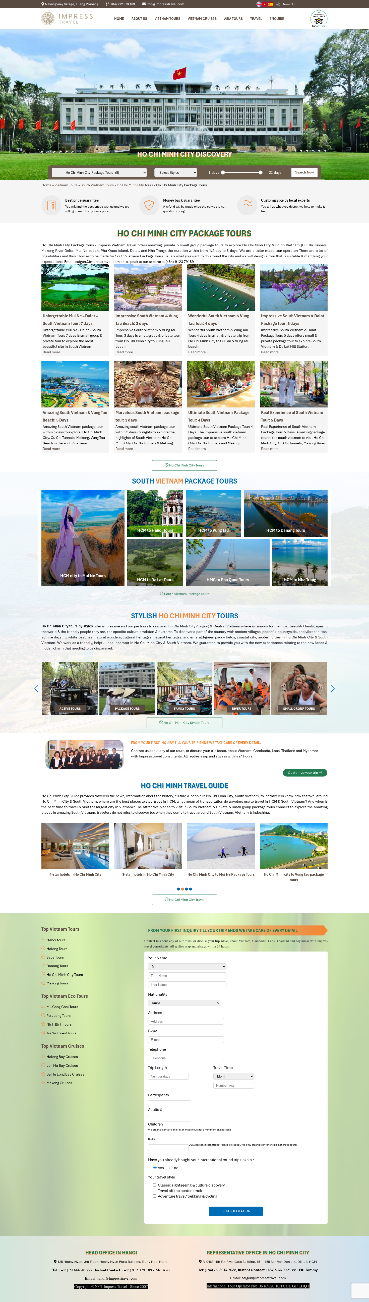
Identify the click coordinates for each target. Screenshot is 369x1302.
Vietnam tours (167, 18)
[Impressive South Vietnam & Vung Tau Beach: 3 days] (148, 287)
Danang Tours (57, 966)
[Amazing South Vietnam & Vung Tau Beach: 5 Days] (75, 384)
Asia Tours (233, 18)
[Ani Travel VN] (265, 4)
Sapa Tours (55, 957)
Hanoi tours (55, 940)
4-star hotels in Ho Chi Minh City (75, 874)
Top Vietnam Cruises (62, 1046)
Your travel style (161, 1177)
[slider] (223, 172)
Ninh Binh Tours (59, 1024)
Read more (51, 352)
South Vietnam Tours (97, 185)
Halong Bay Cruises (62, 1056)
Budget (152, 1139)
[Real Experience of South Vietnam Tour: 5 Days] (294, 384)
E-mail (154, 1031)
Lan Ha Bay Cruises (62, 1065)
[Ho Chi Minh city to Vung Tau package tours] (294, 846)
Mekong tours (57, 983)
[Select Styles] (175, 172)
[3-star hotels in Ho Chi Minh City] (148, 846)
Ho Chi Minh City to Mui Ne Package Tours (221, 874)
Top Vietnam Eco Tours (64, 996)
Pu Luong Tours (58, 1015)
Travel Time (223, 1067)
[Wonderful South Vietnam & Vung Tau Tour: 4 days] (221, 287)
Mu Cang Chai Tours (62, 1006)
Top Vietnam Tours (60, 929)
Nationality (158, 994)
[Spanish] (271, 4)
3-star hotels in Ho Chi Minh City (148, 874)
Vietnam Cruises (202, 18)
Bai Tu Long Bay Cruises (65, 1074)
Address (155, 1012)
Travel (256, 18)
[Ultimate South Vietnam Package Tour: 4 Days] (221, 384)
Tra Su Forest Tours (61, 1033)
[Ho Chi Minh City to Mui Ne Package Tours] (221, 846)
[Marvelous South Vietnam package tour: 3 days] (148, 384)
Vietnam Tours (66, 185)
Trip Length (158, 1067)
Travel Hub (289, 4)
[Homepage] (67, 18)
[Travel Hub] (278, 4)
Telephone (158, 1049)
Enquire (277, 18)
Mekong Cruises (59, 1083)
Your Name (158, 958)
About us (139, 18)
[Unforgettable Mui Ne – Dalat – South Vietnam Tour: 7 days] (75, 287)
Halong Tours (56, 948)
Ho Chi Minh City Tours (135, 185)
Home (119, 18)
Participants (159, 1095)
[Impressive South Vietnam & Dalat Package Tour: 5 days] (294, 287)
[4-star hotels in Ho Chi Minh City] (75, 846)
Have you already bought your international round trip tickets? (201, 1159)
